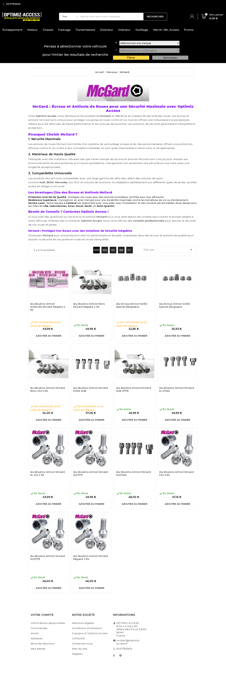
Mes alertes (38, 648)
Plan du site (79, 648)
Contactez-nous (82, 643)
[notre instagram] (120, 655)
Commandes (39, 628)
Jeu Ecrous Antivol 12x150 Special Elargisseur (174, 305)
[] (193, 16)
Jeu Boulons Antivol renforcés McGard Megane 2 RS (47, 306)
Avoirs (35, 633)
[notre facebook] (114, 655)
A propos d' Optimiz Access (90, 633)
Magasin (77, 653)
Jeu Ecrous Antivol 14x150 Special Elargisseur (131, 305)
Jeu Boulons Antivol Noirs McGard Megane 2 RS (89, 305)
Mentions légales (83, 623)
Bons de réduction (43, 643)
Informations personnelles (48, 623)
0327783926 (124, 648)
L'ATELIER (78, 638)
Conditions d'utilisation (87, 628)
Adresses (37, 638)
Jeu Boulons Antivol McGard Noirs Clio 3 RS (47, 389)
